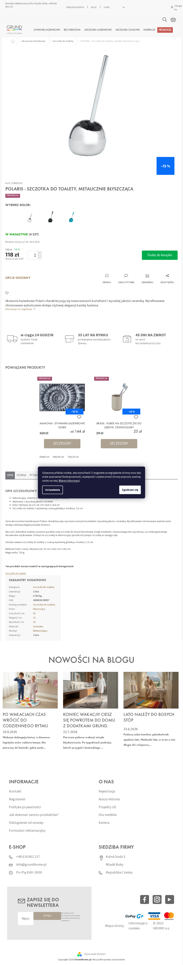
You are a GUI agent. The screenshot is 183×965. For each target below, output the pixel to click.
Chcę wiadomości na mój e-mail (90, 503)
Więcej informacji (67, 481)
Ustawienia (51, 490)
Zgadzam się (129, 490)
